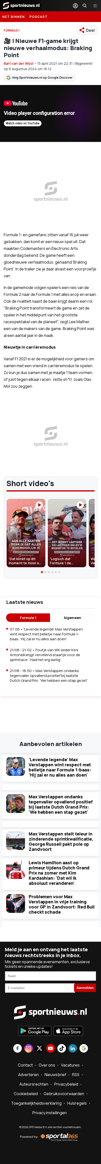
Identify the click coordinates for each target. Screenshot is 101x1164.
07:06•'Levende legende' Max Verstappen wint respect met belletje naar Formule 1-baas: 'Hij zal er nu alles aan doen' (46, 634)
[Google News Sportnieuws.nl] (83, 1049)
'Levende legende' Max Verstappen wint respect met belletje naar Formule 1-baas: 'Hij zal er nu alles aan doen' (60, 767)
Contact (25, 1065)
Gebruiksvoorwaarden (64, 1093)
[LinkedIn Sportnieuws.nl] (72, 1049)
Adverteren (28, 1074)
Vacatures (70, 1065)
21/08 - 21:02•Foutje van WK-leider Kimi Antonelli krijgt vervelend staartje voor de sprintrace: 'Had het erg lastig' (45, 654)
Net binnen (13, 16)
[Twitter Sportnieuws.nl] (39, 1049)
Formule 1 (28, 617)
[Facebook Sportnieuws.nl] (17, 1049)
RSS (75, 1074)
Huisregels (77, 1103)
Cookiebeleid (26, 1093)
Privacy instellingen (49, 1112)
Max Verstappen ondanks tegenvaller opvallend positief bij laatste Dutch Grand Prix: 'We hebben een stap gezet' (61, 804)
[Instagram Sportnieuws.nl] (28, 1049)
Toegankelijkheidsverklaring (36, 1103)
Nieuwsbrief (55, 1074)
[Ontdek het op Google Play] (34, 1031)
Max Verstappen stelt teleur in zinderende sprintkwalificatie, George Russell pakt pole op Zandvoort (61, 841)
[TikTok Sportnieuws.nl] (61, 1049)
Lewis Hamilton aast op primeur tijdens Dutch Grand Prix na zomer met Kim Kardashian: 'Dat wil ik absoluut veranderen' (59, 873)
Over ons (47, 1065)
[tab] (42, 572)
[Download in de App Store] (68, 1031)
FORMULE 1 (12, 30)
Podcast (38, 16)
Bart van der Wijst (19, 63)
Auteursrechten (33, 1084)
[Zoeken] (84, 5)
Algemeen (72, 617)
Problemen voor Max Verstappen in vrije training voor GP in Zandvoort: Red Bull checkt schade (62, 904)
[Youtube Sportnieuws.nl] (50, 1049)
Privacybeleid (66, 1084)
